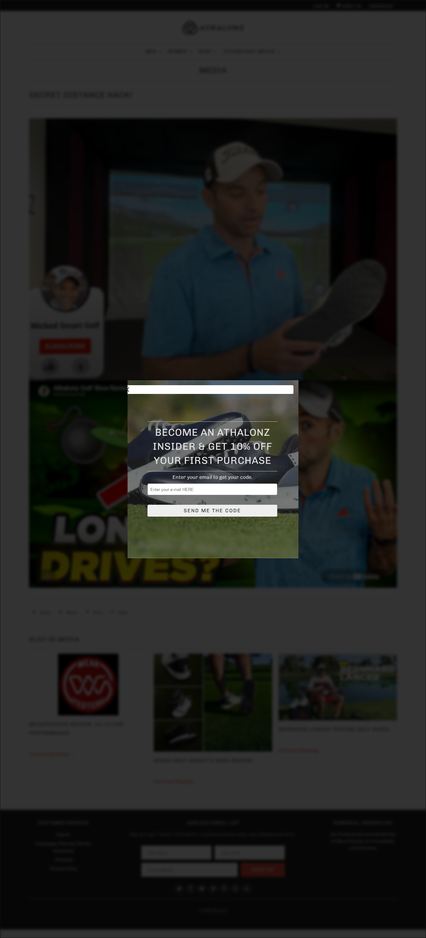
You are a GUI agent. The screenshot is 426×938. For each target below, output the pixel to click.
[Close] (208, 389)
